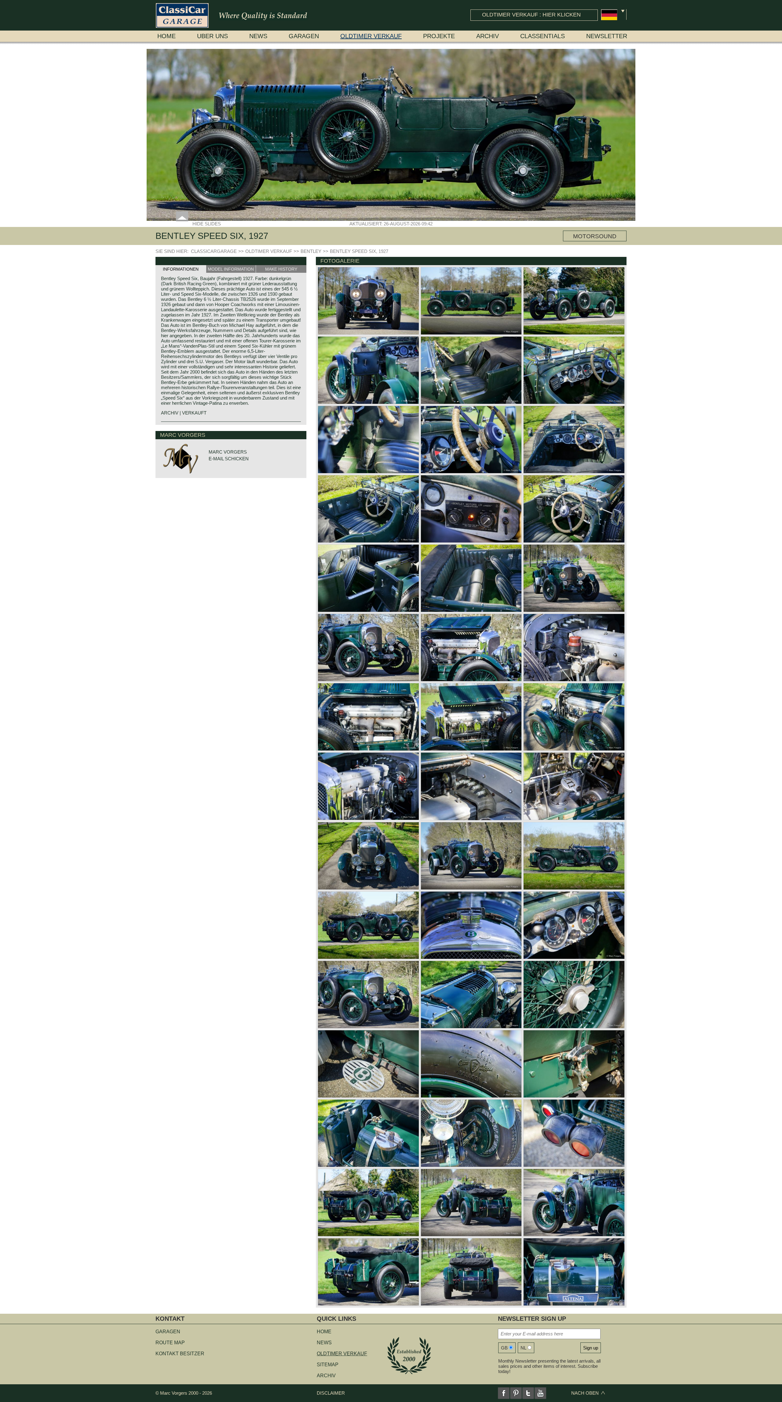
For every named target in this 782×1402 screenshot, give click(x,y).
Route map (170, 1342)
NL (523, 1347)
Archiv (487, 36)
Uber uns (212, 36)
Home (166, 36)
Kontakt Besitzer (179, 1353)
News (258, 36)
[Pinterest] (516, 1393)
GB (504, 1347)
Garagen (304, 36)
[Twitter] (528, 1393)
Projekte (439, 36)
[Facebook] (504, 1393)
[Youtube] (540, 1393)
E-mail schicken (229, 458)
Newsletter (606, 36)
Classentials (542, 36)
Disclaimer (331, 1393)
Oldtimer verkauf (371, 36)
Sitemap (327, 1364)
